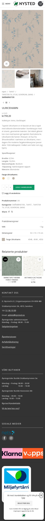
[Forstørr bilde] (6, 64)
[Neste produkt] (9, 102)
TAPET (11, 91)
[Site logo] (24, 3)
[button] (4, 39)
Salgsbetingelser (10, 326)
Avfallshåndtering (10, 342)
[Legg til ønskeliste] (18, 259)
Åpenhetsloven (9, 336)
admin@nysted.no (16, 315)
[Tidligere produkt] (3, 102)
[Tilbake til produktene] (6, 102)
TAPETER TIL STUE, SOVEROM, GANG (17, 94)
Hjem (4, 91)
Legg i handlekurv (24, 187)
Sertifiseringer (9, 347)
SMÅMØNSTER (8, 97)
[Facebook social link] (8, 211)
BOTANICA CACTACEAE (33, 278)
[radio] (3, 178)
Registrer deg (24, 503)
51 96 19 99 (11, 310)
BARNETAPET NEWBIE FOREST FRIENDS (12, 279)
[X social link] (12, 211)
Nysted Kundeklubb (11, 403)
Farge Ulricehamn (9, 174)
